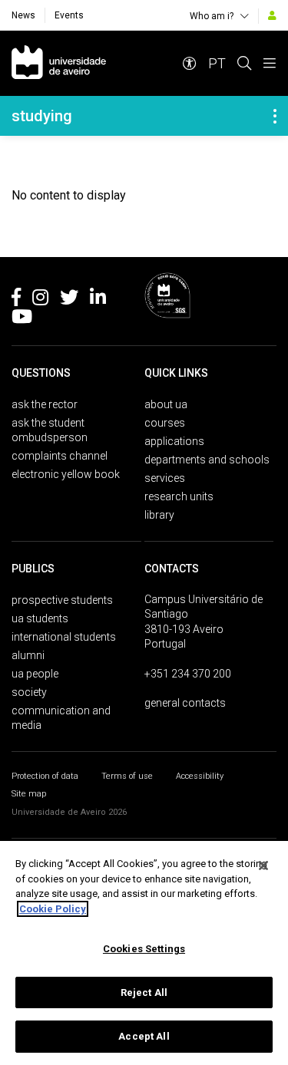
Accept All (143, 1036)
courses (164, 423)
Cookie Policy (52, 909)
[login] (272, 15)
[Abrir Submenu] (274, 116)
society (29, 692)
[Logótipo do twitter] (69, 300)
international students (64, 637)
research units (179, 496)
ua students (40, 618)
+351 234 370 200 (187, 674)
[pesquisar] (244, 63)
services (164, 478)
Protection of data (45, 776)
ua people (35, 674)
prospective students (62, 600)
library (159, 515)
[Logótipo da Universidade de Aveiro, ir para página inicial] (59, 63)
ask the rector (45, 404)
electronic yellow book (66, 474)
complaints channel (60, 456)
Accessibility (199, 776)
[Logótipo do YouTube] (22, 319)
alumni (28, 655)
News (23, 15)
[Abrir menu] (269, 63)
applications (174, 441)
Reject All (144, 992)
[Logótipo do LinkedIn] (98, 300)
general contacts (185, 703)
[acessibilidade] (190, 63)
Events (69, 15)
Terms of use (127, 776)
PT (217, 63)
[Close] (263, 865)
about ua (165, 404)
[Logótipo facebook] (16, 300)
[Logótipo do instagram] (40, 300)
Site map (29, 794)
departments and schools (207, 459)
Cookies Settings (144, 949)
